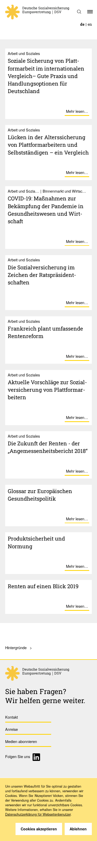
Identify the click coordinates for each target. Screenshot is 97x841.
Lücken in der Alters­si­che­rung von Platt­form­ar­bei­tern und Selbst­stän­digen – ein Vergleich (48, 145)
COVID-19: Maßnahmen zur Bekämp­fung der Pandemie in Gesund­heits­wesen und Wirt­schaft (46, 210)
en (90, 24)
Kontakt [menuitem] (11, 717)
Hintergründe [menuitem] (16, 647)
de (82, 24)
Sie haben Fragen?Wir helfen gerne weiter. (45, 696)
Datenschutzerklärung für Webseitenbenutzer (38, 814)
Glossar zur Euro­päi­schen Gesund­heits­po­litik (40, 494)
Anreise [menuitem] (11, 729)
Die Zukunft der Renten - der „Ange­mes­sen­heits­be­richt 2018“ (48, 447)
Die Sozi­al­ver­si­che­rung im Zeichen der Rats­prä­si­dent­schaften (42, 275)
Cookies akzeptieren (39, 828)
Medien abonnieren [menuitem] (21, 741)
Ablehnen (78, 828)
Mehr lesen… (77, 111)
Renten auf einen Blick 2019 (43, 586)
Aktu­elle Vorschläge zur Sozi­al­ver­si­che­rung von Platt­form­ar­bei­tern (47, 390)
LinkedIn (37, 757)
